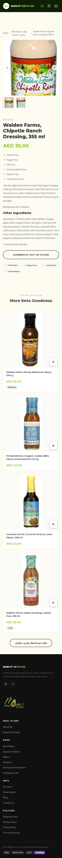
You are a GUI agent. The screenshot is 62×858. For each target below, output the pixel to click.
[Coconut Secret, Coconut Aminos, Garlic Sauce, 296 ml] (31, 502)
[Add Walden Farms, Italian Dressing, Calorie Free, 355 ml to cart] (53, 602)
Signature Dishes (11, 751)
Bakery (6, 757)
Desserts (7, 762)
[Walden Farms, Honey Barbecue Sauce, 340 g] (31, 340)
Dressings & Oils (10, 773)
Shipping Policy (10, 816)
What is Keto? (9, 792)
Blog (5, 797)
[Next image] (54, 67)
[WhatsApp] (13, 684)
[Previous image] (7, 67)
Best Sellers (8, 746)
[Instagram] (5, 684)
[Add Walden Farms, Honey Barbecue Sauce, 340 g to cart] (53, 362)
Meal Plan (7, 727)
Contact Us (8, 802)
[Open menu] (56, 6)
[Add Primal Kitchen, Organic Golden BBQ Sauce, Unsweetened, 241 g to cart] (53, 445)
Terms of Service (11, 832)
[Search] (42, 6)
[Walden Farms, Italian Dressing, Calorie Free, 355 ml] (31, 580)
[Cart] (49, 6)
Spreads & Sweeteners (14, 767)
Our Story (7, 786)
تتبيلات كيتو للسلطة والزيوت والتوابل (19, 33)
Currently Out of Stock (31, 254)
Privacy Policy (9, 827)
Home (5, 33)
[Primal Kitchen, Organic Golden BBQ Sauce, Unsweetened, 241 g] (31, 423)
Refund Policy (10, 822)
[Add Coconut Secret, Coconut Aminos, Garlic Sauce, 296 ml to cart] (53, 524)
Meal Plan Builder (11, 732)
